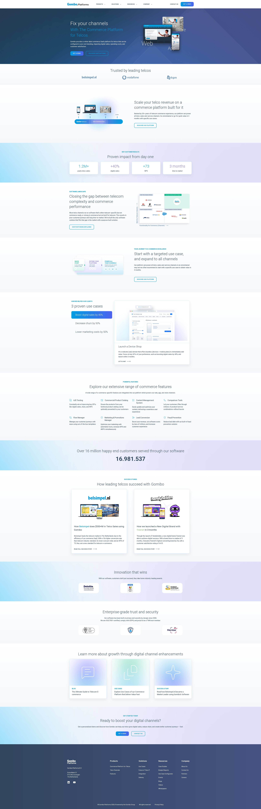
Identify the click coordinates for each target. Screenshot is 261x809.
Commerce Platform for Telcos (120, 766)
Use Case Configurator (165, 774)
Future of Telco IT (144, 770)
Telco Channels (115, 770)
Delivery (141, 777)
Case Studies (162, 766)
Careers (184, 777)
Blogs (160, 781)
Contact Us (185, 770)
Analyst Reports (163, 770)
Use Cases (142, 766)
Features (113, 774)
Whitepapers (162, 788)
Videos (160, 785)
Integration (142, 774)
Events (160, 777)
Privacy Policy (159, 804)
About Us (184, 766)
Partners (184, 774)
